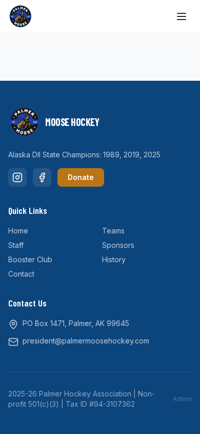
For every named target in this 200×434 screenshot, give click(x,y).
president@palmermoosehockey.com (86, 340)
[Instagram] (17, 177)
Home (18, 230)
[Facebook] (42, 177)
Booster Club (30, 259)
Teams (113, 230)
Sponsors (118, 245)
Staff (16, 245)
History (114, 259)
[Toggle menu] (181, 16)
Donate (81, 177)
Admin (182, 399)
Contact (21, 273)
